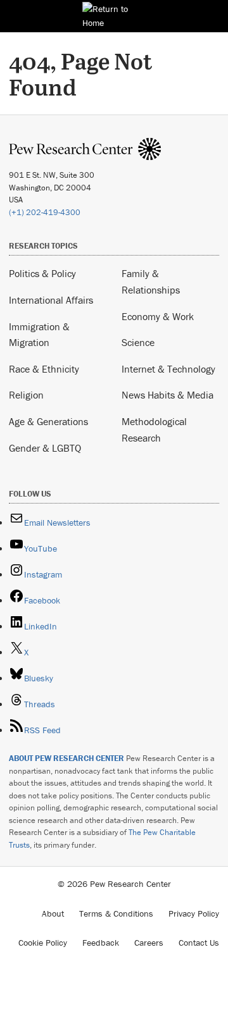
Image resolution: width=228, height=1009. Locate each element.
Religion (26, 394)
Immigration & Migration (39, 334)
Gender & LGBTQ (45, 448)
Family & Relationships (151, 281)
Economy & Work (158, 316)
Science (138, 342)
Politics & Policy (42, 273)
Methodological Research (154, 429)
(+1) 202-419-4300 (44, 212)
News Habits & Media (167, 394)
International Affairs (51, 300)
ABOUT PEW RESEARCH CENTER (66, 758)
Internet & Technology (168, 368)
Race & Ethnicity (44, 368)
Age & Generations (48, 421)
